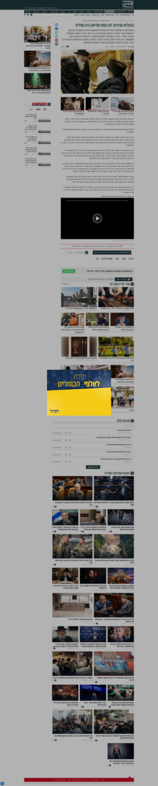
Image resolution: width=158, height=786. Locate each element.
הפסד (117, 278)
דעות (74, 12)
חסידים (131, 278)
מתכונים (44, 12)
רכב (69, 12)
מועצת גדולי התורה (107, 278)
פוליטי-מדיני (109, 12)
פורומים (28, 12)
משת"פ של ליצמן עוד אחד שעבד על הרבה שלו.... (112, 462)
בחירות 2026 (110, 15)
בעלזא (124, 278)
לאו (97, 278)
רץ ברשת (36, 12)
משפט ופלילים (98, 12)
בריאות (81, 12)
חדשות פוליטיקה (125, 15)
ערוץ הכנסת (95, 15)
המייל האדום (32, 8)
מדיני (117, 15)
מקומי (102, 15)
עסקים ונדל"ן (54, 12)
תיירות (63, 12)
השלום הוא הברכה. (123, 455)
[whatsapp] (56, 51)
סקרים (82, 15)
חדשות (130, 12)
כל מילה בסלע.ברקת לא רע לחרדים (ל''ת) (115, 484)
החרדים (88, 15)
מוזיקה (89, 12)
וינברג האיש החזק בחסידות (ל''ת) (118, 469)
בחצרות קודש (120, 12)
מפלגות (76, 15)
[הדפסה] (56, 55)
